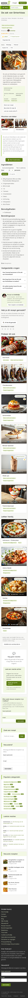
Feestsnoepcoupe (8, 506)
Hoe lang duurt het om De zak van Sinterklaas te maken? (12, 280)
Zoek (21, 736)
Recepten (14, 18)
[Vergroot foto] (3, 67)
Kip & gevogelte (9, 806)
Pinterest (16, 44)
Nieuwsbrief (4, 923)
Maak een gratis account (12, 683)
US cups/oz (12, 174)
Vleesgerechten (6, 573)
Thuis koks (4, 932)
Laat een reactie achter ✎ (10, 111)
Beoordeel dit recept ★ (10, 108)
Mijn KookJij (4, 921)
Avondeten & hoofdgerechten (9, 542)
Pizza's (19, 542)
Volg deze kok (6, 40)
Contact (3, 914)
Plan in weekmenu (21, 168)
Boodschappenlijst (6, 928)
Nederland (14, 100)
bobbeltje (17, 295)
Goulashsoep (7, 628)
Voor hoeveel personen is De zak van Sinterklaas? (12, 273)
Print (12, 47)
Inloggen (14, 3)
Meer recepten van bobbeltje (15, 305)
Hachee (5, 598)
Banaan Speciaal (8, 445)
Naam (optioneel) (7, 711)
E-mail (4, 717)
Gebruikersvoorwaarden (8, 937)
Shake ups (6, 476)
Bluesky (9, 996)
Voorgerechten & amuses (11, 789)
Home (9, 18)
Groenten (17, 803)
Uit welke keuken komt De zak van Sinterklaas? (12, 287)
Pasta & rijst (8, 803)
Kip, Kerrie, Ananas (13, 882)
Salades (19, 806)
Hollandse (6, 100)
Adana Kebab (7, 568)
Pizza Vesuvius (12, 889)
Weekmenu (4, 930)
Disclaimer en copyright (8, 939)
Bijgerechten (8, 784)
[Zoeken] (25, 7)
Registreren (23, 3)
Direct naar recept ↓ (9, 105)
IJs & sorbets (6, 360)
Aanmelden (20, 721)
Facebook (22, 996)
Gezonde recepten (9, 808)
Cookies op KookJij (6, 935)
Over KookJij (4, 912)
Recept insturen (6, 926)
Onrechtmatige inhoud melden (10, 944)
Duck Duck (6, 357)
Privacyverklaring (6, 942)
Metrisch (4, 174)
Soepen (5, 630)
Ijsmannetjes (7, 415)
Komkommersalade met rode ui (15, 875)
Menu (6, 7)
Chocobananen (7, 385)
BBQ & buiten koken (10, 801)
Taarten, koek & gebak (10, 799)
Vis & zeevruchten (17, 794)
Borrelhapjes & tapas (10, 796)
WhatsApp (8, 44)
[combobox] (16, 7)
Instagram (15, 996)
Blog (2, 919)
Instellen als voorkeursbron (12, 644)
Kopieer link (5, 47)
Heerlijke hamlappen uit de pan (16, 868)
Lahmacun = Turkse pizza (11, 540)
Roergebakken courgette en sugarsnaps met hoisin (16, 860)
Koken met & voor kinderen (8, 25)
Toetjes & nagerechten (7, 27)
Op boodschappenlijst (8, 168)
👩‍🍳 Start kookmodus (14, 160)
